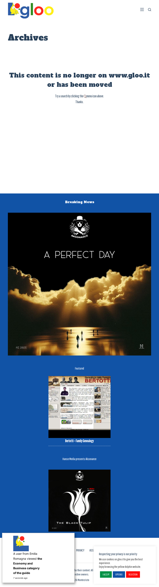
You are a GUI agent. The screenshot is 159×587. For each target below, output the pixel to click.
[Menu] (142, 9)
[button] (106, 574)
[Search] (149, 9)
